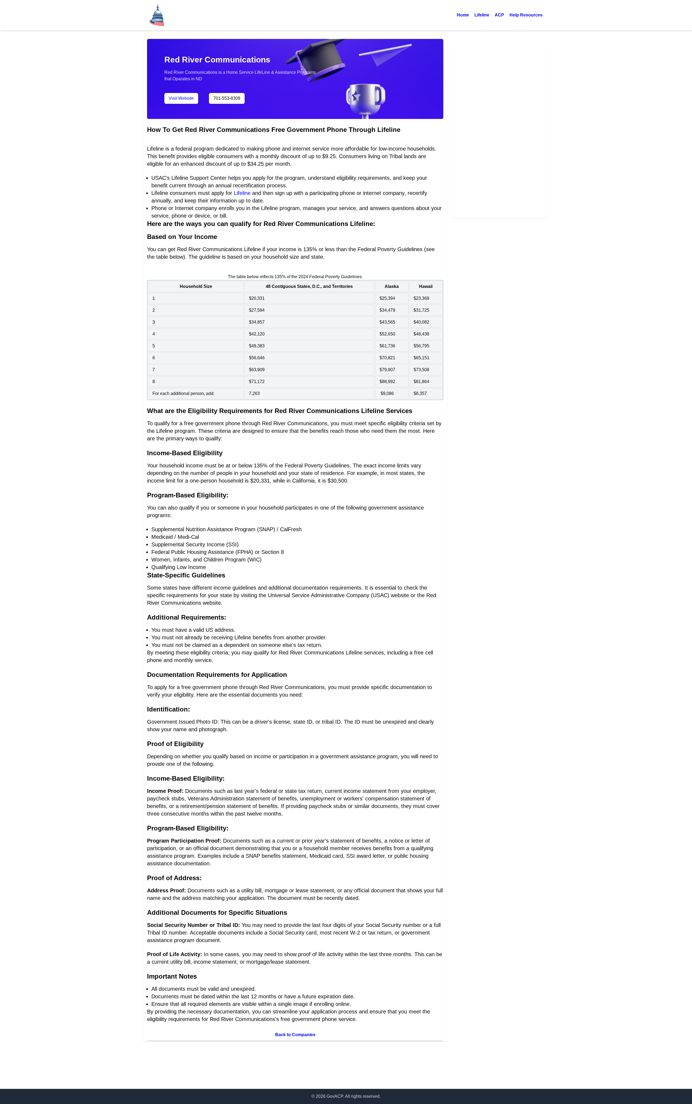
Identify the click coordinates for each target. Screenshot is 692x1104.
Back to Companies (295, 1034)
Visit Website (181, 98)
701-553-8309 (226, 98)
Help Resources (526, 15)
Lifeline (481, 15)
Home (463, 15)
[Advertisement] (498, 131)
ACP (499, 15)
